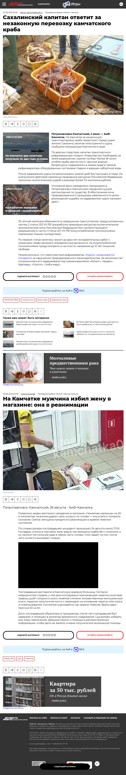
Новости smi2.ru (13, 384)
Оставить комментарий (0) (100, 276)
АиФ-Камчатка (10, 117)
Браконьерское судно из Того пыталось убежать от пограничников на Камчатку (96, 333)
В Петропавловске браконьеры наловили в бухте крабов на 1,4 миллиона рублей (97, 323)
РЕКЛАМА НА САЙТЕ (38, 718)
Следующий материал (65, 767)
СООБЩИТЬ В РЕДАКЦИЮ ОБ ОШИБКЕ (100, 718)
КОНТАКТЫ (75, 718)
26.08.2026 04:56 (10, 394)
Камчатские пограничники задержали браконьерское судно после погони (34, 323)
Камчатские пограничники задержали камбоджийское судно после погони (34, 342)
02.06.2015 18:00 (10, 12)
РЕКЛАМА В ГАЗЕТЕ (58, 718)
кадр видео (8, 492)
